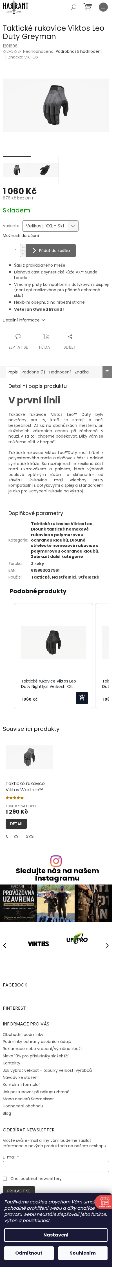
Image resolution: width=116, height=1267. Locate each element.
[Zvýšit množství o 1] (23, 247)
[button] (8, 656)
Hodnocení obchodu (23, 1104)
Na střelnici (64, 577)
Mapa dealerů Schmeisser (28, 1097)
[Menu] (103, 7)
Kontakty (11, 1061)
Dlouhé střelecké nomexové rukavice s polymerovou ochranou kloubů (64, 545)
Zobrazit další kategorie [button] (57, 556)
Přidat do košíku (54, 250)
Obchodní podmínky (23, 1032)
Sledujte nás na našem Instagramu (57, 874)
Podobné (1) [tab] (33, 372)
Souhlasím (83, 1253)
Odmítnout (29, 1253)
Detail (16, 824)
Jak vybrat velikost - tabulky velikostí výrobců (47, 1068)
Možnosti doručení (21, 235)
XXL (17, 837)
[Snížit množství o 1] (23, 254)
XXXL (30, 837)
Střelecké (88, 577)
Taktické (40, 577)
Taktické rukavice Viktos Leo (62, 524)
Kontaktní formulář (21, 1082)
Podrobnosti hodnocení (79, 51)
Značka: (23, 57)
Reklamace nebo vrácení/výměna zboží (42, 1046)
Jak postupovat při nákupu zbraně (36, 1089)
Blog (7, 1111)
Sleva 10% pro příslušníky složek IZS (36, 1054)
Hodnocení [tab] (60, 372)
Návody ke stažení (21, 1075)
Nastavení (56, 1235)
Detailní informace (21, 320)
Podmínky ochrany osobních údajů (37, 1039)
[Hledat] (73, 7)
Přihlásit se (18, 1189)
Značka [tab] (82, 372)
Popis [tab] (13, 372)
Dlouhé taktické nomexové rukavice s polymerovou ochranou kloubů (60, 534)
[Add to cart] (82, 698)
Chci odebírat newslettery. (36, 1176)
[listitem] (53, 656)
